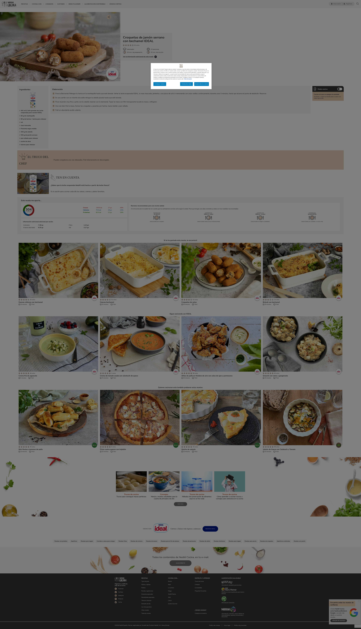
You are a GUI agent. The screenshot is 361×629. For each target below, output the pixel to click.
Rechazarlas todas (186, 84)
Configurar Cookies (160, 84)
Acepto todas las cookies (201, 84)
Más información (188, 79)
